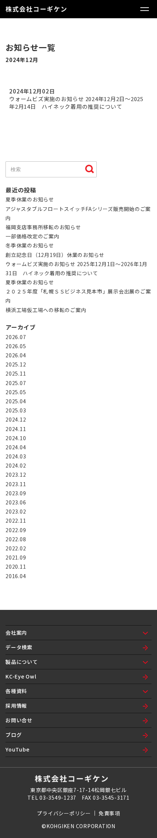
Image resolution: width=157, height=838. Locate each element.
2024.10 (15, 438)
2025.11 (15, 373)
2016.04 (15, 576)
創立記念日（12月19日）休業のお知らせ (54, 254)
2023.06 (15, 502)
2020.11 (15, 566)
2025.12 (15, 364)
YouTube (17, 749)
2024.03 (15, 456)
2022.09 (15, 530)
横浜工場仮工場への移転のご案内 (45, 310)
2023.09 (15, 493)
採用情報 (16, 705)
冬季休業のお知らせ (29, 245)
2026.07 (15, 337)
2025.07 (15, 383)
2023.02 (15, 511)
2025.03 (15, 410)
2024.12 (15, 419)
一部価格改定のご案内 (32, 236)
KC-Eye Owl (21, 676)
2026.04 (15, 355)
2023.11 (15, 484)
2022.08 (15, 539)
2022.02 (15, 548)
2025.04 (15, 401)
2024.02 (15, 465)
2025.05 (15, 392)
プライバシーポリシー (64, 813)
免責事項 (109, 813)
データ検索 (18, 647)
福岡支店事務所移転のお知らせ (43, 227)
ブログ (13, 734)
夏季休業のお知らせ (29, 199)
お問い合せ (18, 720)
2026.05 (15, 346)
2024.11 (15, 429)
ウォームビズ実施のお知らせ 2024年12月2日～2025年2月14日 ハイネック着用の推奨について (76, 102)
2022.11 (15, 520)
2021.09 (15, 557)
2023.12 (15, 474)
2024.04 (15, 447)
